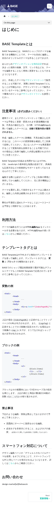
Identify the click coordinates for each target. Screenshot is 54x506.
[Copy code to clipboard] (49, 293)
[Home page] (4, 16)
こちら (7, 233)
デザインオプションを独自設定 (27, 64)
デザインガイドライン (31, 94)
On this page (9, 22)
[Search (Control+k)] (49, 6)
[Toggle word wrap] (44, 293)
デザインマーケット (34, 80)
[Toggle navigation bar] (4, 6)
